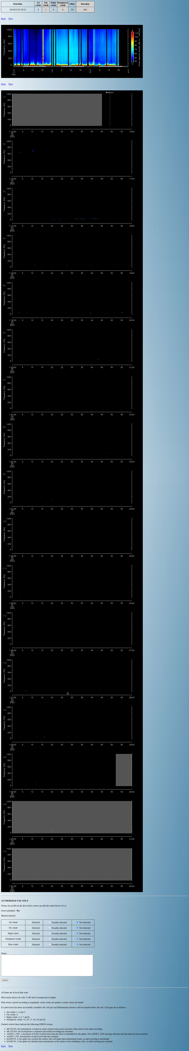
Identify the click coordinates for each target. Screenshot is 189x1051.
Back (3, 18)
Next (10, 18)
